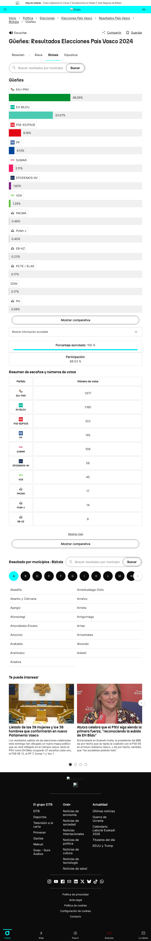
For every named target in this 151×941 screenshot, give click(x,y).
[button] (141, 703)
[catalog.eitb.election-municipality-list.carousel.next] (137, 576)
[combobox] (41, 68)
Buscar (75, 68)
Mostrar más (75, 534)
